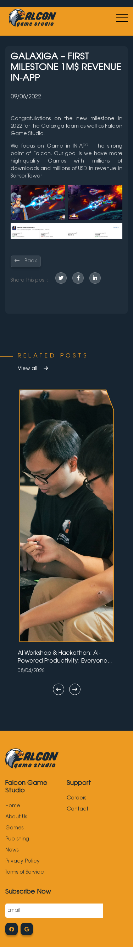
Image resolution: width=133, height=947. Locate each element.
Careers (76, 798)
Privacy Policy (22, 861)
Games (14, 828)
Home (12, 806)
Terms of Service (24, 872)
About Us (16, 817)
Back (30, 261)
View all (28, 368)
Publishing (17, 839)
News (11, 850)
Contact (77, 809)
